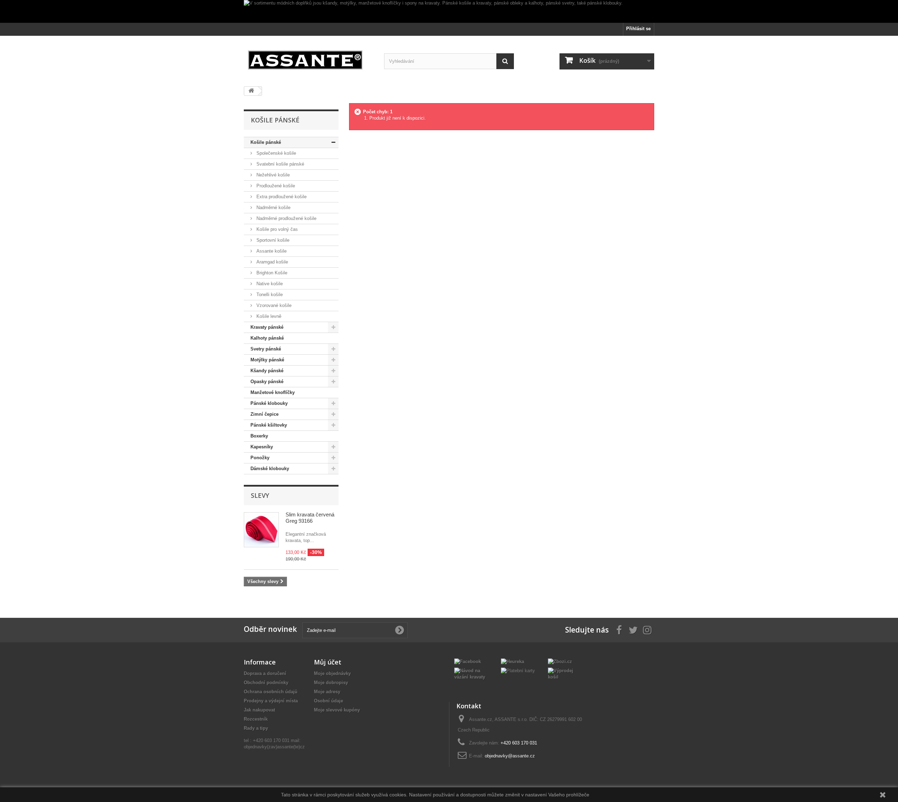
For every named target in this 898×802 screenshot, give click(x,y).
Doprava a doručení (265, 673)
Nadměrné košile (272, 207)
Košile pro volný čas (276, 229)
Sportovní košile (272, 240)
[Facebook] (467, 661)
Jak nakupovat (259, 710)
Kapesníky (261, 446)
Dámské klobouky (269, 468)
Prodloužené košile (275, 185)
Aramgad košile (271, 262)
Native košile (269, 283)
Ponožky (259, 457)
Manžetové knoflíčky (272, 392)
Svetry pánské (265, 349)
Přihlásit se (638, 28)
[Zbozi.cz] (560, 661)
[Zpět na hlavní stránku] (251, 91)
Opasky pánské (266, 381)
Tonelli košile (269, 294)
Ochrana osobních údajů (270, 691)
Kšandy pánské (266, 370)
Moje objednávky (332, 673)
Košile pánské (265, 142)
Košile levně (268, 316)
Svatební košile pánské (279, 164)
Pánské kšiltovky (268, 425)
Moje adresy (327, 691)
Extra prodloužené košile (281, 196)
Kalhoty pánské (267, 338)
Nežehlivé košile (272, 175)
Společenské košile (275, 153)
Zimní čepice (264, 414)
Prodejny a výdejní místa (271, 700)
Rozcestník (256, 719)
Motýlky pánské (267, 359)
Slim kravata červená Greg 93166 (310, 518)
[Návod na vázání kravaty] (472, 673)
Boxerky (259, 436)
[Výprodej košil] (566, 673)
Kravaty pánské (266, 327)
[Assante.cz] (309, 58)
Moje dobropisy (331, 682)
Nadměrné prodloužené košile (285, 218)
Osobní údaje (328, 700)
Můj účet (327, 662)
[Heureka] (512, 661)
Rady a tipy (256, 728)
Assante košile (271, 251)
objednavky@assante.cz (510, 755)
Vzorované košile (273, 305)
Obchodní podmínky (266, 682)
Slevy (260, 495)
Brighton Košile (271, 272)
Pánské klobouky (269, 403)
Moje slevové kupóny (337, 710)
